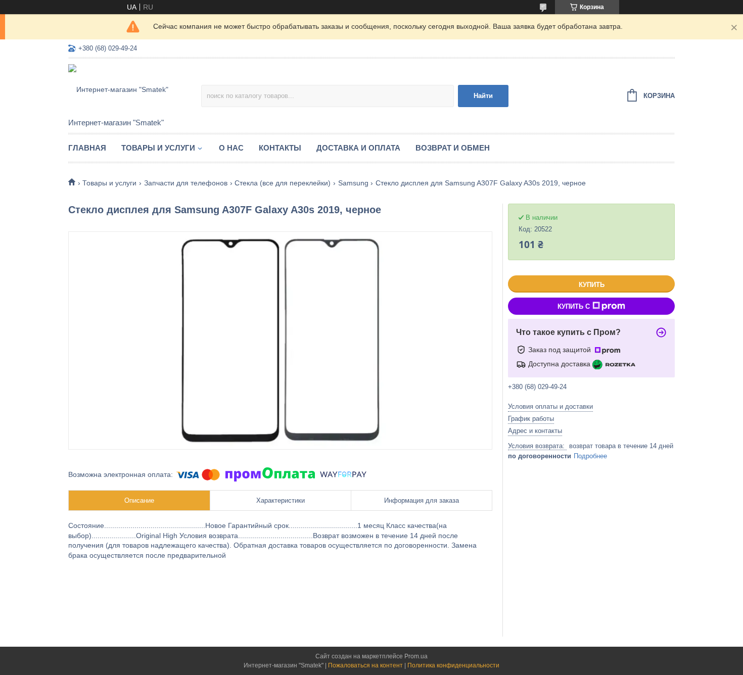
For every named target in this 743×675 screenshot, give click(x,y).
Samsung (353, 183)
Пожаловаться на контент (365, 665)
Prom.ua (416, 656)
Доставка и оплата (358, 148)
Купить (592, 284)
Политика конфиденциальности (453, 665)
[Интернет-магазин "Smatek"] (134, 89)
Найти (483, 96)
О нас (231, 148)
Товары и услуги (158, 148)
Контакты (280, 148)
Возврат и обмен (452, 148)
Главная (87, 148)
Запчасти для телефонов (185, 183)
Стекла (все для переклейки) (283, 183)
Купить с (574, 306)
